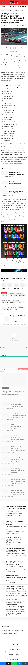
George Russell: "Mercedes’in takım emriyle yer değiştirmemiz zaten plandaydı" (17, 461)
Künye (11, 654)
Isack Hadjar (5, 302)
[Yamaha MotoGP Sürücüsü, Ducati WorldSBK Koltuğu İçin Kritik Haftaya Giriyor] (5, 437)
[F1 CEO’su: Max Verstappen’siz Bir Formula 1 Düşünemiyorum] (4, 182)
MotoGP (5, 388)
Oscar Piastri (14, 307)
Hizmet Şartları (10, 652)
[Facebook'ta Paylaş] (3, 663)
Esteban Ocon (22, 295)
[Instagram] (17, 644)
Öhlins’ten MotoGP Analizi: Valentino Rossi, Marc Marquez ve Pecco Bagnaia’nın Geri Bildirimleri (13, 392)
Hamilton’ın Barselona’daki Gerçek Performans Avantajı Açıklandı (15, 522)
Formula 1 (14, 297)
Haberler (13, 6)
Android (13, 86)
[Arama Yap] (22, 2)
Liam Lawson (21, 304)
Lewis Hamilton (13, 304)
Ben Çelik (6, 26)
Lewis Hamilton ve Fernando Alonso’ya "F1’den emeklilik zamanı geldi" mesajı (15, 562)
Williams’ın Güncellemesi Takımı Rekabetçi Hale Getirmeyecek (16, 507)
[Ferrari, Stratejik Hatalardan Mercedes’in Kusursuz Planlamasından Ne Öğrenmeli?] (5, 469)
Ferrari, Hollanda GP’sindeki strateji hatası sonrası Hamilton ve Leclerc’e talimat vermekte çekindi (18, 417)
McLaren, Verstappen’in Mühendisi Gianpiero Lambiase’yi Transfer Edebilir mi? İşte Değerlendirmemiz (16, 602)
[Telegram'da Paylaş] (19, 663)
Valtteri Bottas (13, 309)
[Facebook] (9, 644)
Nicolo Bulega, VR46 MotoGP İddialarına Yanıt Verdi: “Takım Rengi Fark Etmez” (15, 550)
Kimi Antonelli (13, 302)
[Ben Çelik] (6, 319)
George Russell (15, 300)
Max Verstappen (5, 307)
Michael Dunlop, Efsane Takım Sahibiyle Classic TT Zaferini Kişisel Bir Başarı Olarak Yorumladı (18, 482)
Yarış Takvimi (22, 6)
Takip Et (16, 321)
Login (26, 347)
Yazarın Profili (22, 315)
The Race (9, 259)
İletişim (16, 654)
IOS (19, 86)
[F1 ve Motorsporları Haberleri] (14, 2)
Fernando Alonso (6, 297)
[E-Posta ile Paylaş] (25, 663)
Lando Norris (5, 304)
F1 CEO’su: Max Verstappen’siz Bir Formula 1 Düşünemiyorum (15, 184)
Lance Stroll (21, 302)
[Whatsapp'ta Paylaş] (14, 663)
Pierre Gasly (22, 307)
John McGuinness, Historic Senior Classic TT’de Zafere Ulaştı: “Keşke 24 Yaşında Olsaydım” (17, 494)
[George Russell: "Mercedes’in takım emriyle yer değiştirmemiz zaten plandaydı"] (5, 458)
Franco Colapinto (6, 300)
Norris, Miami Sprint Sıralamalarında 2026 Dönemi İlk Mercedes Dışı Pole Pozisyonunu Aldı (16, 578)
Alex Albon (12, 293)
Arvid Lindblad (19, 293)
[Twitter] (13, 644)
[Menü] (2, 2)
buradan (13, 209)
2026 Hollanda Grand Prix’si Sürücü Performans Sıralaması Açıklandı (16, 193)
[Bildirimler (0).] (25, 2)
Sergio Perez (5, 309)
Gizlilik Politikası (14, 649)
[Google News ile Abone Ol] (14, 51)
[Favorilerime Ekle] (6, 48)
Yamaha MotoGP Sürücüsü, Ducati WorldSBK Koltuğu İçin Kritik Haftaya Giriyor (17, 438)
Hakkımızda (19, 652)
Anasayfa (5, 6)
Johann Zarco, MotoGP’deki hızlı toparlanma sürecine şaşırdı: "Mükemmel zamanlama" (17, 406)
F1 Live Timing (14, 659)
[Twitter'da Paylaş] (8, 663)
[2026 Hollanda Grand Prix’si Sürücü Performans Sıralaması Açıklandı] (4, 192)
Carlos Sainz (5, 295)
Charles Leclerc (13, 295)
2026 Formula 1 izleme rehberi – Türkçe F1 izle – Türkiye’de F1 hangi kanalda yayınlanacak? (15, 588)
